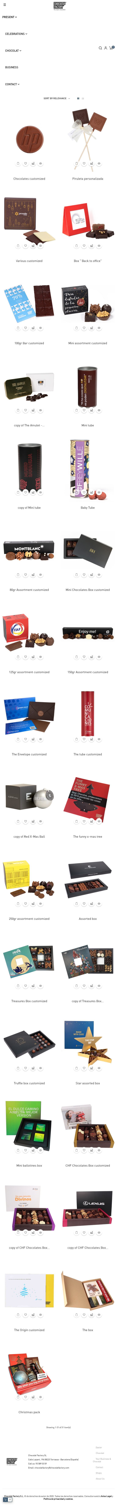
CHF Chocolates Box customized (88, 1165)
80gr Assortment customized (29, 589)
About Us (100, 1479)
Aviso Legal (106, 1496)
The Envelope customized (29, 754)
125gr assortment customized (29, 672)
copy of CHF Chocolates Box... (29, 1247)
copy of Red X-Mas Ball (29, 836)
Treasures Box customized (29, 1001)
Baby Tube (88, 507)
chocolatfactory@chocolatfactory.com (52, 1468)
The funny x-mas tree (87, 836)
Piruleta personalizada (87, 178)
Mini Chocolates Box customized (88, 589)
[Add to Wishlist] (26, 163)
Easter (99, 1448)
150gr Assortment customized (87, 672)
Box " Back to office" (88, 261)
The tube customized (88, 754)
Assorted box (88, 918)
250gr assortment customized (29, 918)
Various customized (29, 261)
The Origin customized (29, 1330)
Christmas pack (29, 1412)
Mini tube (88, 425)
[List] (83, 99)
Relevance (59, 98)
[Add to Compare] (33, 163)
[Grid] (78, 99)
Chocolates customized (29, 178)
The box (87, 1330)
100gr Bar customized (29, 343)
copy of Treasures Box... (88, 1001)
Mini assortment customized (87, 343)
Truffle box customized (29, 1083)
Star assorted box (88, 1083)
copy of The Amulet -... (29, 425)
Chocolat (100, 1453)
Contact (99, 1467)
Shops (99, 1473)
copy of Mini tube (29, 507)
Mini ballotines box (29, 1165)
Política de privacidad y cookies (58, 1499)
